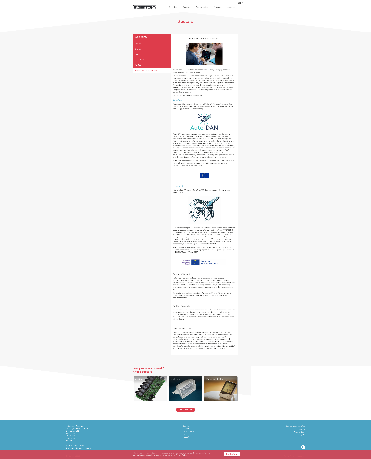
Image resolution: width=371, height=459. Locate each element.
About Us (231, 7)
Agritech (138, 65)
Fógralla (301, 435)
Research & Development (146, 70)
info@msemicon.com (81, 448)
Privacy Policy (181, 455)
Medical (138, 44)
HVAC (137, 54)
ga (241, 6)
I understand (231, 454)
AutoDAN (177, 100)
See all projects (185, 410)
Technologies (202, 7)
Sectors (186, 7)
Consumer (139, 60)
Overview (173, 7)
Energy (138, 49)
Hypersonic (178, 186)
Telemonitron (299, 432)
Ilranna (302, 429)
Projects (217, 7)
